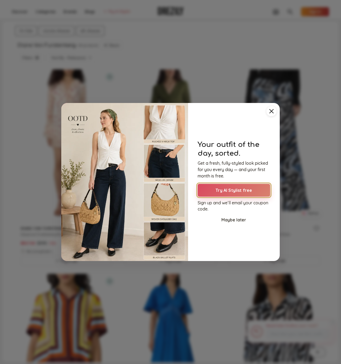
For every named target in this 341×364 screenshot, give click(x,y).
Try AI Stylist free (234, 190)
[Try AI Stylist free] (124, 182)
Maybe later (233, 219)
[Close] (271, 111)
